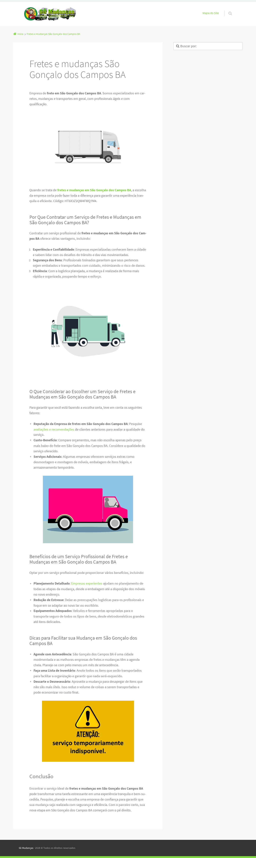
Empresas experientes (86, 583)
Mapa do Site (211, 13)
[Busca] (227, 9)
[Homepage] (50, 14)
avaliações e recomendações (54, 429)
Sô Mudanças (26, 848)
